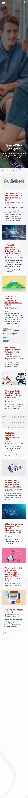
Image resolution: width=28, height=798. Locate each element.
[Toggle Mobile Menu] (24, 2)
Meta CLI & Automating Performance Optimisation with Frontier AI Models (12, 249)
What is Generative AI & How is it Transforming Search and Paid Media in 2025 (13, 572)
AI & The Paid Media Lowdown (13, 611)
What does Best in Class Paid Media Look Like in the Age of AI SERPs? (13, 394)
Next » (12, 633)
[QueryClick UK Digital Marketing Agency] (3, 2)
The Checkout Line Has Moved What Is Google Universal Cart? (13, 197)
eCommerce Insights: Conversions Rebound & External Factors (13, 300)
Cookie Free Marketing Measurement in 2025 (11, 436)
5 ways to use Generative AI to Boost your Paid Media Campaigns (12, 483)
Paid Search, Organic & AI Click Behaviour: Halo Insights (12, 351)
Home (3, 170)
